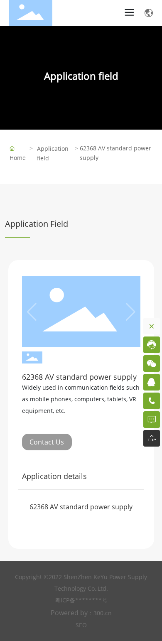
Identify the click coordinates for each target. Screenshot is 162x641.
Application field (81, 76)
